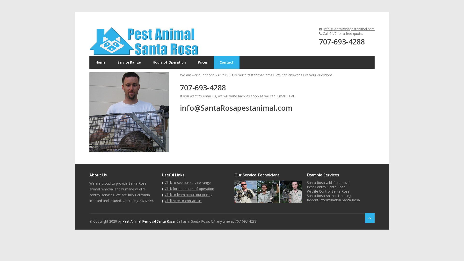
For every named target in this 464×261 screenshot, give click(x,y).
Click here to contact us (183, 200)
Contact (226, 62)
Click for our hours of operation (189, 188)
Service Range (129, 62)
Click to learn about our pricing (188, 194)
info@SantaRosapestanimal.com (349, 29)
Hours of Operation (169, 62)
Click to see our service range (188, 182)
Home (100, 62)
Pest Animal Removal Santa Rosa (149, 221)
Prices (203, 62)
